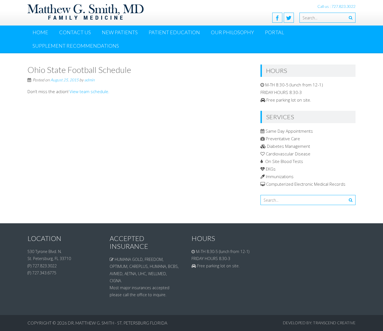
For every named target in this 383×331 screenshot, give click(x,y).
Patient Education (174, 32)
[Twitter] (289, 18)
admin (89, 79)
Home (40, 32)
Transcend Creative (334, 322)
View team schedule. (89, 91)
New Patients (120, 32)
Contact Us (75, 32)
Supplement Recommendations (76, 46)
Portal (274, 32)
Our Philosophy (232, 32)
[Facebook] (277, 18)
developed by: (297, 322)
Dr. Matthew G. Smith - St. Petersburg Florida (117, 322)
